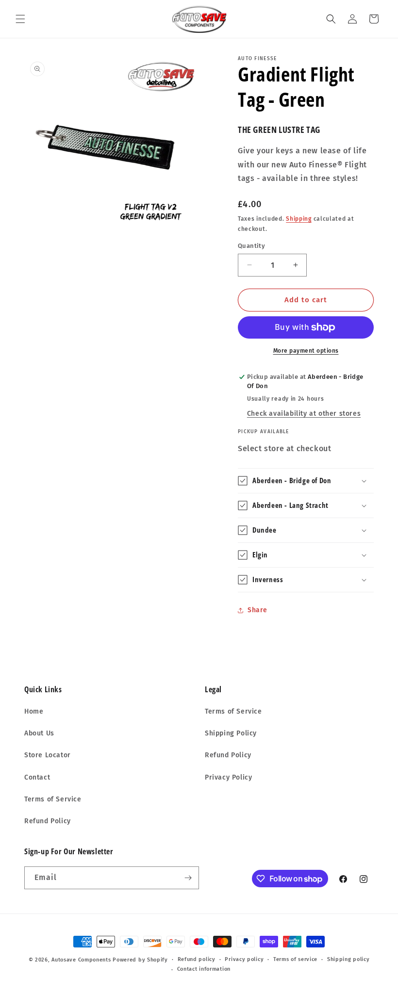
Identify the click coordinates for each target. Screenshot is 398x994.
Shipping (299, 218)
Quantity (251, 245)
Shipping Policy (231, 733)
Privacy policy (244, 959)
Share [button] (257, 610)
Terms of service (295, 959)
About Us (39, 733)
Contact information (204, 969)
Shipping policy (348, 959)
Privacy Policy (228, 777)
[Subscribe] (188, 877)
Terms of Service (53, 799)
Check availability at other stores (304, 413)
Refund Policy (47, 821)
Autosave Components (81, 960)
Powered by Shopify (140, 960)
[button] (20, 19)
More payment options (306, 350)
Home (33, 711)
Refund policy (197, 959)
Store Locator (47, 755)
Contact (37, 777)
